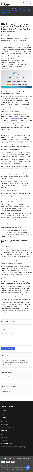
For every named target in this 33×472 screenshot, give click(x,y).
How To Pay (4, 437)
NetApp (9, 448)
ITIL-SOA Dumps (8, 377)
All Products (4, 410)
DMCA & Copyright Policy (7, 427)
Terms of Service (5, 422)
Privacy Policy (4, 440)
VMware (4, 451)
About (2, 414)
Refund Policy (4, 424)
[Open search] (27, 2)
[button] (23, 2)
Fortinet (15, 448)
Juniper (3, 448)
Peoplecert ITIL (6, 391)
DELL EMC (22, 448)
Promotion (4, 435)
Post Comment (7, 348)
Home (4, 9)
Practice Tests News (13, 9)
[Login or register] (30, 2)
